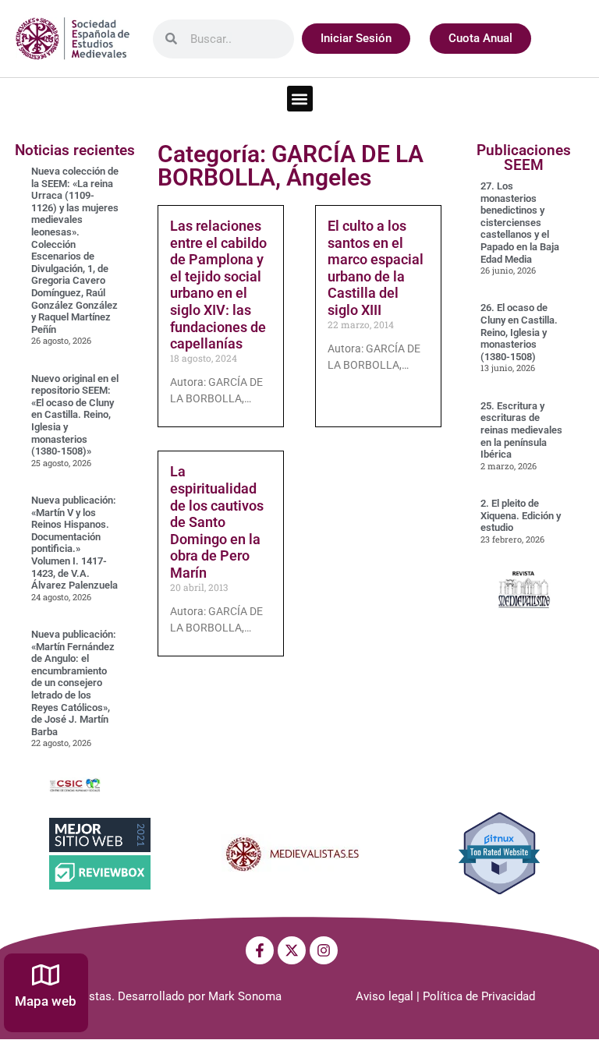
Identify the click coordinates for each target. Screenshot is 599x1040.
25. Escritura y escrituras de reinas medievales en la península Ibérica (521, 430)
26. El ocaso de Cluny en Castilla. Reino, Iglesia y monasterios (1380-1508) (519, 332)
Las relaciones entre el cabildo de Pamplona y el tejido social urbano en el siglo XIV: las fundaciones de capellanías (218, 285)
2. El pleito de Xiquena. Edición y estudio (520, 515)
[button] (300, 98)
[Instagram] (324, 950)
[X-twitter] (292, 950)
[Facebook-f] (260, 950)
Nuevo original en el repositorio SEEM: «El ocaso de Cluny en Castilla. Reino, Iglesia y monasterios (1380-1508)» (75, 415)
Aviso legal (384, 996)
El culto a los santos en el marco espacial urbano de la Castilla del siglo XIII (376, 268)
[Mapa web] (45, 975)
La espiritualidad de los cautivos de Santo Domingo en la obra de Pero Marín (217, 522)
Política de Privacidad (479, 996)
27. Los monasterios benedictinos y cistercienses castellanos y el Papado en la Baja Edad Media (519, 222)
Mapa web (45, 1001)
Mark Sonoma (245, 996)
